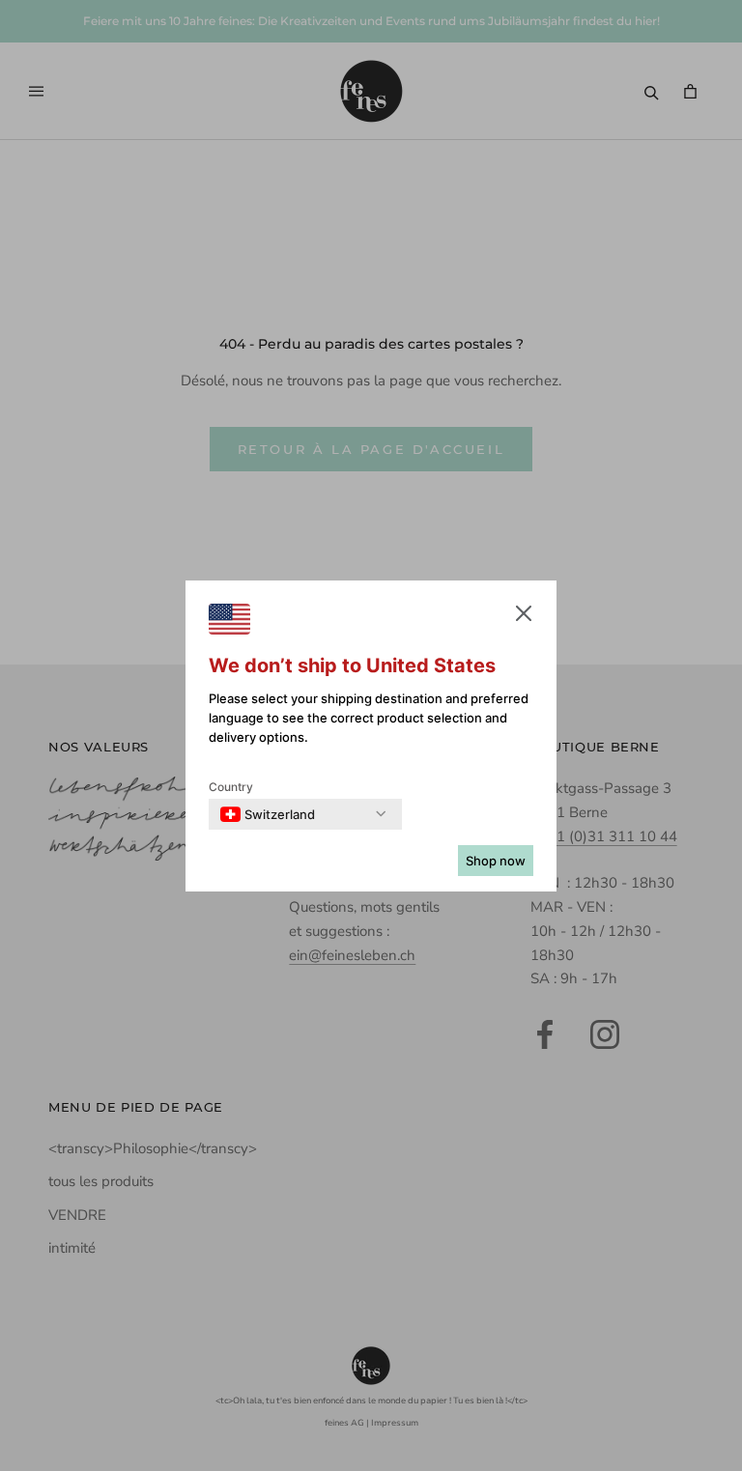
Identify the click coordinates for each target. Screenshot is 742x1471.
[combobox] (267, 814)
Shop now (496, 860)
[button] (523, 617)
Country (231, 786)
